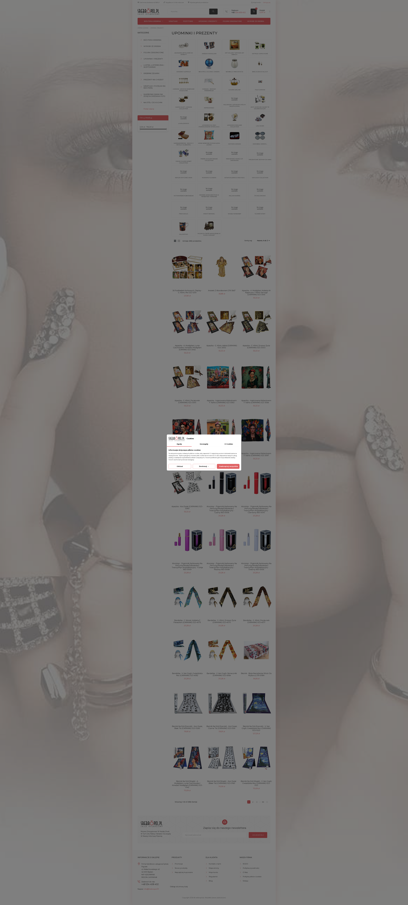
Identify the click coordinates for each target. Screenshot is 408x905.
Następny (267, 802)
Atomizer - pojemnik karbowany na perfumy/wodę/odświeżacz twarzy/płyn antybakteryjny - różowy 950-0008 (222, 566)
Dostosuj (203, 466)
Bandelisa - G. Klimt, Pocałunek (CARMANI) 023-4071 (256, 621)
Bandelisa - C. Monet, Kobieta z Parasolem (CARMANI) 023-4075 (187, 621)
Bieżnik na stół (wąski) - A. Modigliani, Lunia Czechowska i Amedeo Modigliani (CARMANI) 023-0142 (187, 784)
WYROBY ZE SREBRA (255, 21)
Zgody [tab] (179, 444)
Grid (175, 241)
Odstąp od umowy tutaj (179, 887)
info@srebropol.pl (151, 889)
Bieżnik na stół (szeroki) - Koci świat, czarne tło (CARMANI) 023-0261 (221, 727)
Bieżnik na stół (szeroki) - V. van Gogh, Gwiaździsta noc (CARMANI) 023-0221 (256, 728)
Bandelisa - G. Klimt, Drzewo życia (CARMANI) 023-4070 (222, 621)
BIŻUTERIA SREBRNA (152, 21)
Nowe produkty (181, 868)
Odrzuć (180, 466)
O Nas (245, 872)
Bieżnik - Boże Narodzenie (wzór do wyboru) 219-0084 (256, 674)
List (179, 241)
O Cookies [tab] (229, 444)
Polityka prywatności (251, 868)
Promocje (179, 864)
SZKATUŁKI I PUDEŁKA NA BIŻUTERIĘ (154, 87)
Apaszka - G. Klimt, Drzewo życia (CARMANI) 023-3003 (256, 347)
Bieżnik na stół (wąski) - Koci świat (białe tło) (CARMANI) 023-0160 (221, 782)
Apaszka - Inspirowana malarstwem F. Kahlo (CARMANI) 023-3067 (256, 454)
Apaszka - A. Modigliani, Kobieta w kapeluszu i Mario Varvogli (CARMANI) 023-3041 (256, 293)
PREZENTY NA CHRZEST (154, 80)
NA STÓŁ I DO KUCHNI (153, 102)
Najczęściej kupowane (184, 872)
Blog (211, 881)
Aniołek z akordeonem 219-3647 (221, 291)
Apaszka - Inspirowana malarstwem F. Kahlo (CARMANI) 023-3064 (256, 402)
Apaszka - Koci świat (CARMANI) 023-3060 (187, 507)
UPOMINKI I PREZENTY (207, 21)
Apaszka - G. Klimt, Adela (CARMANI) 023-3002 (221, 347)
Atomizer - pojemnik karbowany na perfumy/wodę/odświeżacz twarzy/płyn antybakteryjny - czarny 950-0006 (222, 509)
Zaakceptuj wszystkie (228, 466)
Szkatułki (173, 21)
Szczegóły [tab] (204, 444)
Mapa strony (214, 868)
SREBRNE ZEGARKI (151, 73)
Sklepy (245, 881)
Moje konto (213, 872)
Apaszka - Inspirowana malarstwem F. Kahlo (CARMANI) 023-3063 (222, 402)
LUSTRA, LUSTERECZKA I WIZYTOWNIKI (154, 66)
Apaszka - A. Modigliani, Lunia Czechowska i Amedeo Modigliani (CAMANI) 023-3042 (187, 348)
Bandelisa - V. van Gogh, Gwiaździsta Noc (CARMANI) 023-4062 (187, 674)
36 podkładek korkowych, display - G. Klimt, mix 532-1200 (187, 292)
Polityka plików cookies (252, 877)
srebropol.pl (200, 898)
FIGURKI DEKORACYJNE (232, 21)
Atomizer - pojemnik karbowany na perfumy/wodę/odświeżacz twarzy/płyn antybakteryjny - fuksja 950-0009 (187, 566)
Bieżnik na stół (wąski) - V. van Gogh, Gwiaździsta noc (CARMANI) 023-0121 (256, 783)
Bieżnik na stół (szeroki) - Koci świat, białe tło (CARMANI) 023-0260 (187, 727)
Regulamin (213, 877)
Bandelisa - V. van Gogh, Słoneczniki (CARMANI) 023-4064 (222, 674)
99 (263, 802)
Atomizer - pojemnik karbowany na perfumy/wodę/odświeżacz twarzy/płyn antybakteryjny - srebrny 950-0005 (256, 566)
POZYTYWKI (188, 21)
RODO (245, 864)
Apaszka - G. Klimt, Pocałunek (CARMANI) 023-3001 (187, 402)
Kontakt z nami (215, 864)
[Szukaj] (213, 11)
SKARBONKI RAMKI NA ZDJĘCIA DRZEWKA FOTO (154, 95)
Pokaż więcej (149, 109)
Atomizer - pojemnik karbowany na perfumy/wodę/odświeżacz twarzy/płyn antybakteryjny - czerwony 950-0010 (256, 509)
